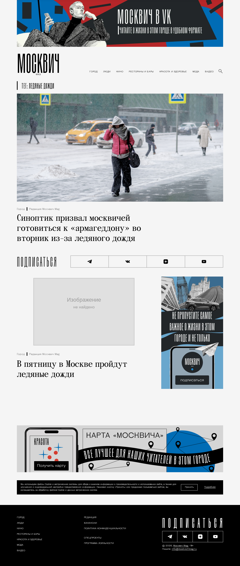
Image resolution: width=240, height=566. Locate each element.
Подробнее (210, 487)
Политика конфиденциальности (105, 528)
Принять (189, 487)
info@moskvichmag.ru (184, 549)
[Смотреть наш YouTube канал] (204, 262)
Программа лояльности (99, 543)
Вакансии (90, 523)
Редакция (90, 517)
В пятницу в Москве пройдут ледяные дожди (72, 369)
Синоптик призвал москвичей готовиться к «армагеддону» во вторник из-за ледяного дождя (79, 228)
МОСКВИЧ (38, 63)
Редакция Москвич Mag (44, 209)
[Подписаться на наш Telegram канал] (89, 262)
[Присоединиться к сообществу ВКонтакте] (128, 262)
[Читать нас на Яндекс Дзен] (166, 262)
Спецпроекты (92, 538)
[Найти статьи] (221, 71)
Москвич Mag (181, 546)
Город (21, 209)
